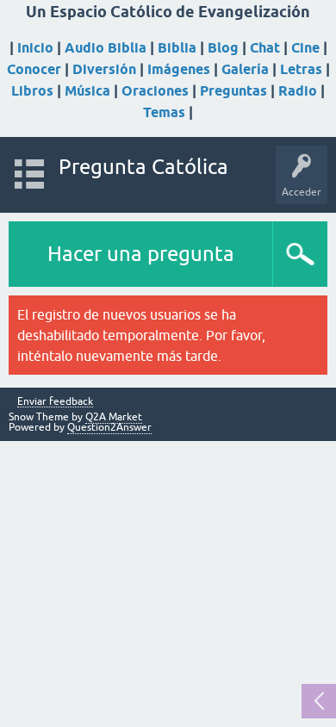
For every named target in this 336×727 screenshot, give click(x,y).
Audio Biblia (105, 48)
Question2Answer (109, 427)
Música (87, 91)
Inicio (35, 48)
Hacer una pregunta (140, 253)
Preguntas (233, 91)
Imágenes (178, 69)
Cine (305, 48)
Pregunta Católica (143, 166)
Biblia (177, 48)
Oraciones (155, 91)
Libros (32, 91)
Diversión (104, 69)
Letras (301, 69)
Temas (164, 112)
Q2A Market (113, 417)
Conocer (34, 69)
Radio (297, 91)
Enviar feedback (55, 401)
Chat (265, 48)
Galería (245, 69)
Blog (223, 48)
